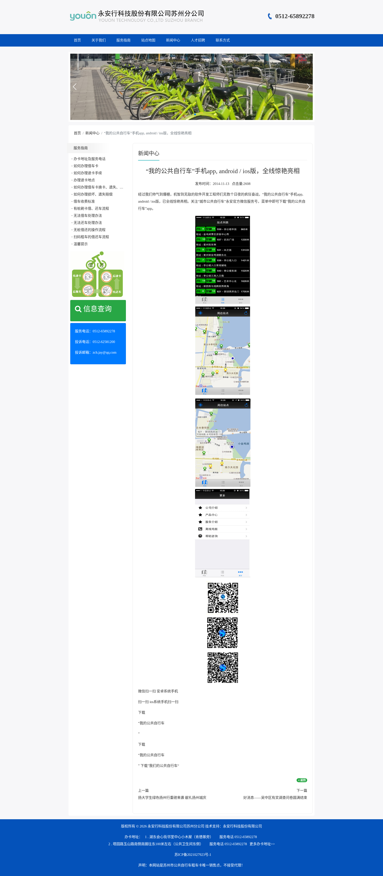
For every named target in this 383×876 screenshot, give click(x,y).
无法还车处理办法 (88, 223)
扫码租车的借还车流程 (91, 237)
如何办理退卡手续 (88, 173)
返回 (303, 780)
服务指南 (123, 40)
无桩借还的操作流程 (90, 230)
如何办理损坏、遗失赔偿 (93, 194)
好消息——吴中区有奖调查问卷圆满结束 (275, 798)
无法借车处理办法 (88, 216)
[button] (74, 86)
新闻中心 (173, 40)
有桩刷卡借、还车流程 (91, 208)
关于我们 (99, 40)
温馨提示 (81, 244)
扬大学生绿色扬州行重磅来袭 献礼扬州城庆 (172, 798)
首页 (77, 40)
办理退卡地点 (84, 180)
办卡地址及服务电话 (90, 159)
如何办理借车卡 (86, 166)
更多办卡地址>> (262, 844)
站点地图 (148, 40)
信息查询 (97, 309)
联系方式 (223, 40)
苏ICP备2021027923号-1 (192, 854)
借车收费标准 (84, 201)
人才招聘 (198, 40)
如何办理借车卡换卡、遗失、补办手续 (104, 187)
